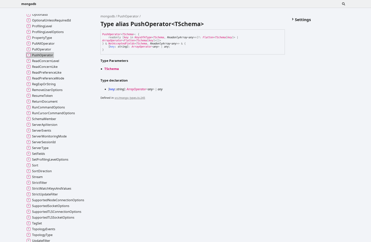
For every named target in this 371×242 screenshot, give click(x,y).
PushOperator (128, 16)
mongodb (28, 4)
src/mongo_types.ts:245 (130, 98)
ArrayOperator (112, 40)
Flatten (208, 37)
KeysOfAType (143, 37)
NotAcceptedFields (121, 43)
